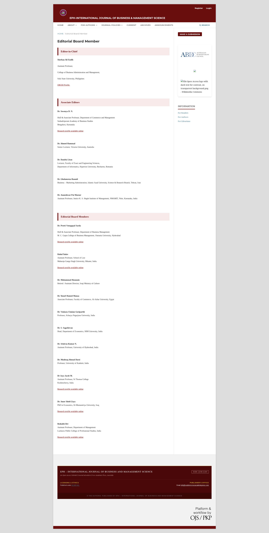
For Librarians (184, 121)
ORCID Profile (63, 85)
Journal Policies (111, 25)
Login (209, 8)
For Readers (183, 113)
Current (131, 25)
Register (199, 8)
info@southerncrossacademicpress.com (195, 485)
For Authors (88, 25)
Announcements (164, 25)
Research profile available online (70, 131)
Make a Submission (190, 34)
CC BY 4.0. (76, 485)
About (71, 25)
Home (60, 25)
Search (205, 25)
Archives (145, 25)
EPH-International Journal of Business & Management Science (117, 18)
